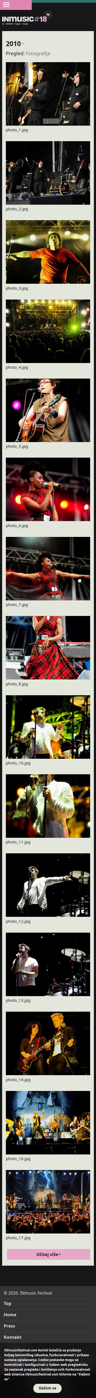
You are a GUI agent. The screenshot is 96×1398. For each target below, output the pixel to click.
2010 (13, 43)
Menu (6, 5)
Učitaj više (47, 1254)
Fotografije (38, 53)
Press (9, 1326)
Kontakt (12, 1337)
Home (10, 1315)
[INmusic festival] (27, 18)
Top (7, 1303)
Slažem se (47, 1387)
